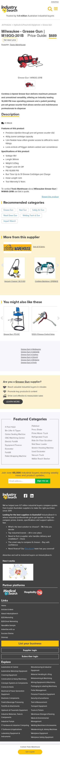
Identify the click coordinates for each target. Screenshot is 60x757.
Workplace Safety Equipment (42, 737)
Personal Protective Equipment (43, 694)
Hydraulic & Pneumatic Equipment (27, 25)
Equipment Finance (13, 445)
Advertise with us (8, 629)
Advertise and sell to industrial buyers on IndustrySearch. (27, 555)
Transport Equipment (39, 706)
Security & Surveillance (40, 698)
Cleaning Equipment (9, 675)
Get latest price (10, 40)
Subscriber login (30, 656)
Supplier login (30, 650)
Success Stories (7, 633)
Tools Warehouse (18, 44)
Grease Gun (47, 25)
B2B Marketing (7, 617)
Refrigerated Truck (40, 437)
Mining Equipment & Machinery (43, 682)
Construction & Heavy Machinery (14, 679)
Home (3, 605)
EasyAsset (29, 548)
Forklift (8, 452)
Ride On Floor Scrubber (42, 440)
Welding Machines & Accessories (43, 725)
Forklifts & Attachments (10, 706)
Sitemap (4, 637)
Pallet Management (38, 690)
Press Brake (37, 429)
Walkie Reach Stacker (41, 459)
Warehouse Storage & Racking (42, 714)
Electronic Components (10, 698)
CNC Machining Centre (15, 438)
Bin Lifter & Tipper (13, 430)
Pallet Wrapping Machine (15, 456)
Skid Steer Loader (39, 444)
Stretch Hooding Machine (43, 448)
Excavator (9, 449)
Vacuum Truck (38, 455)
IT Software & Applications (11, 729)
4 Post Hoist (10, 427)
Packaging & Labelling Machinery (44, 686)
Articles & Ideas (7, 609)
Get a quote (30, 752)
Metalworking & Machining (41, 678)
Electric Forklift (11, 441)
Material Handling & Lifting (41, 674)
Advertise (55, 2)
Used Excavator (38, 451)
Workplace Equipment (39, 733)
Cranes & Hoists (7, 687)
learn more (13, 401)
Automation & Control (9, 667)
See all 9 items (39, 247)
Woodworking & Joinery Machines (44, 729)
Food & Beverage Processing (12, 702)
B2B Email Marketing (9, 621)
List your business (30, 643)
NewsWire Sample (8, 625)
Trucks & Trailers (37, 710)
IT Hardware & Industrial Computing (15, 725)
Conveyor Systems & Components (14, 683)
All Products (6, 25)
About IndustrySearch (9, 613)
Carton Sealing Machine (15, 434)
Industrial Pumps (7, 721)
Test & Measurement (39, 702)
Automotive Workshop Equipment (14, 671)
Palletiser (35, 426)
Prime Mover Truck (40, 433)
